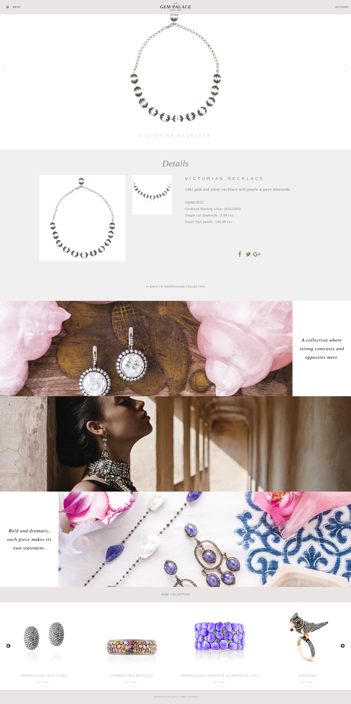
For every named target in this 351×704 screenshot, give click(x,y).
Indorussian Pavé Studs (44, 676)
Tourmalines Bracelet (132, 676)
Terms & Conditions (189, 697)
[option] (44, 646)
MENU (17, 7)
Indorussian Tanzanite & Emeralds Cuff (219, 676)
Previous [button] (8, 646)
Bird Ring (307, 676)
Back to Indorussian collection (177, 286)
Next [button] (342, 646)
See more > (44, 682)
